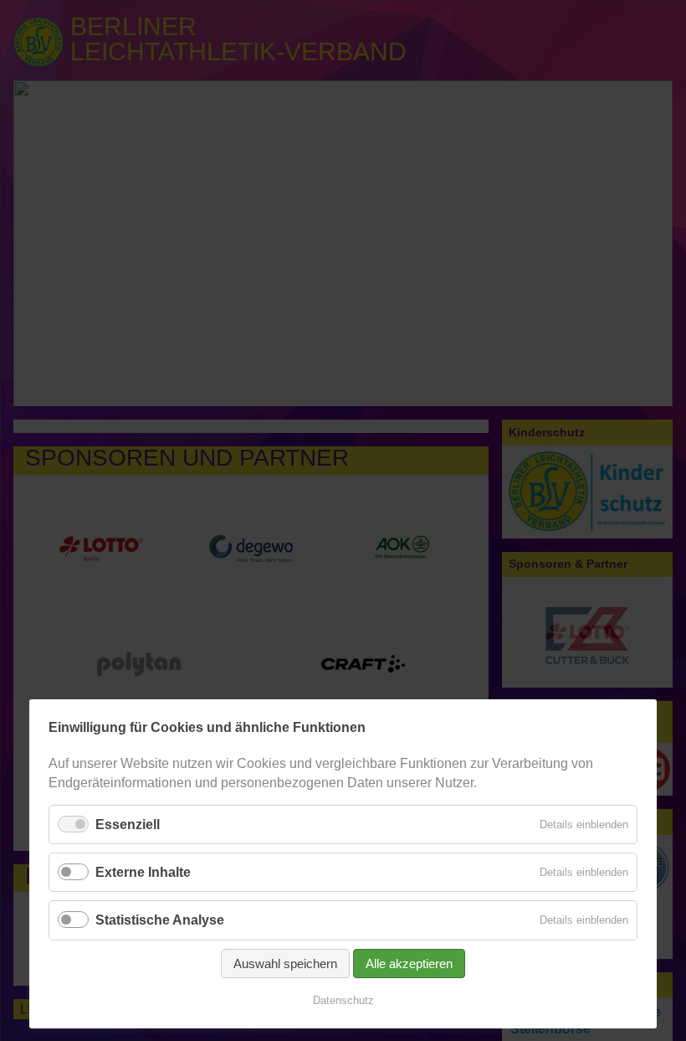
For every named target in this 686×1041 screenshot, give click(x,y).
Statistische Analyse (159, 920)
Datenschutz (343, 1000)
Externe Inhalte (143, 872)
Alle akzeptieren (409, 963)
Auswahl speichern (285, 963)
